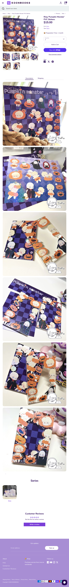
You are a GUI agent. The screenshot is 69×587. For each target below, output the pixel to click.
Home (4, 13)
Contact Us (6, 566)
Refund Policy (32, 579)
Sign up (51, 548)
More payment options (55, 54)
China (47, 26)
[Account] (61, 2)
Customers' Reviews (9, 569)
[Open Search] (3, 8)
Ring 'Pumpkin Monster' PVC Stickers (21, 13)
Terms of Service (15, 579)
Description (29, 78)
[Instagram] (54, 562)
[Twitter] (57, 562)
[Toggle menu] (3, 3)
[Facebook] (48, 562)
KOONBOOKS (15, 582)
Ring (9, 13)
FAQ (4, 563)
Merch (47, 28)
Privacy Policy (24, 579)
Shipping (40, 78)
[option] (20, 34)
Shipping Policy (6, 579)
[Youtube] (51, 562)
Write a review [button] (34, 524)
